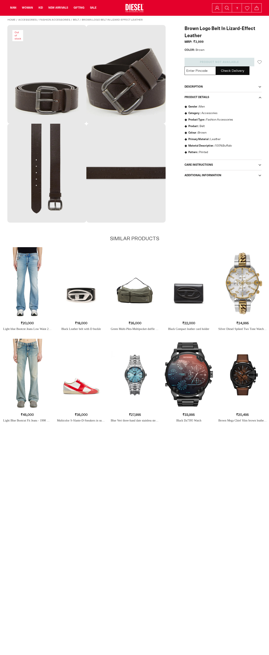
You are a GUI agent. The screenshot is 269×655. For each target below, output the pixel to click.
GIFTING (79, 7)
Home (12, 19)
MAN (13, 7)
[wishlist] (247, 8)
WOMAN (27, 7)
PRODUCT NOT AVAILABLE (219, 62)
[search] (227, 8)
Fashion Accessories (55, 19)
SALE (93, 7)
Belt (76, 19)
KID (40, 7)
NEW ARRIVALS (58, 7)
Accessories (27, 19)
